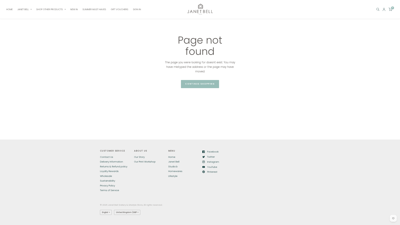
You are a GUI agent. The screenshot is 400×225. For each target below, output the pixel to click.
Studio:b (173, 166)
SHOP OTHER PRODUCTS (49, 9)
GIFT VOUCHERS (119, 9)
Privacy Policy (107, 185)
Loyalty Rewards (109, 171)
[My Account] (384, 9)
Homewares (175, 171)
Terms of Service (109, 190)
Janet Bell (173, 161)
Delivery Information (111, 161)
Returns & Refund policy (113, 166)
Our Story (139, 157)
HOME (9, 9)
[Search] (378, 9)
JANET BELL (23, 9)
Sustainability (107, 180)
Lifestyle (173, 176)
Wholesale (106, 176)
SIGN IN (137, 9)
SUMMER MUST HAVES (94, 9)
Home (171, 157)
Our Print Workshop (145, 161)
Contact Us (106, 157)
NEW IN (74, 9)
